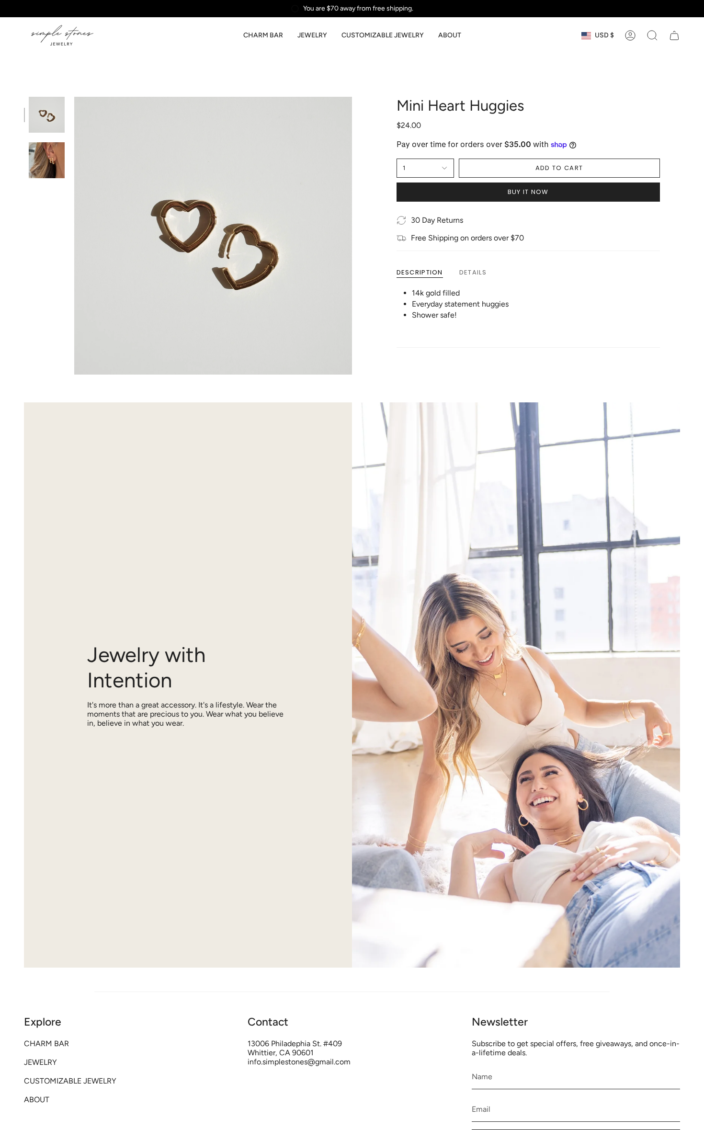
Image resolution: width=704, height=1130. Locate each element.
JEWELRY (40, 1062)
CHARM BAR (46, 1043)
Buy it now (528, 191)
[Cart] (674, 35)
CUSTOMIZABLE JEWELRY (70, 1080)
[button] (312, 35)
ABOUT (36, 1099)
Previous (74, 235)
